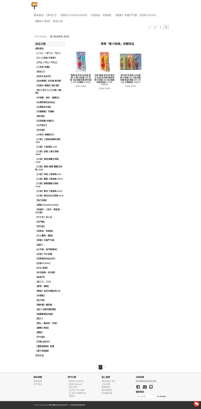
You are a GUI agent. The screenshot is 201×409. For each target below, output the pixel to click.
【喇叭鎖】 (40, 116)
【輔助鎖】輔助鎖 (43, 305)
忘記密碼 (106, 384)
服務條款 (106, 387)
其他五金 (58, 21)
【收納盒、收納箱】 (101, 15)
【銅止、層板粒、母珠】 (46, 323)
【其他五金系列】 (43, 76)
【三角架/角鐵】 (43, 67)
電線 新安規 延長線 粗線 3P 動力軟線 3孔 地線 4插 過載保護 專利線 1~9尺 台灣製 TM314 (80, 78)
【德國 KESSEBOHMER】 (74, 15)
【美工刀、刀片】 (43, 282)
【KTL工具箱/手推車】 (46, 58)
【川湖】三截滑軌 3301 (46, 147)
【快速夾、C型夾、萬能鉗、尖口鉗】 (48, 211)
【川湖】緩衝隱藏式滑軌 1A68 (46, 185)
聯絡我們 (38, 381)
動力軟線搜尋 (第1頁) (60, 36)
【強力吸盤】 (41, 200)
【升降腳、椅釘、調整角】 (47, 98)
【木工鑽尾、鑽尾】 (44, 236)
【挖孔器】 (40, 226)
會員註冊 (106, 381)
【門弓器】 (40, 337)
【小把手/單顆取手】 (45, 135)
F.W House (41, 36)
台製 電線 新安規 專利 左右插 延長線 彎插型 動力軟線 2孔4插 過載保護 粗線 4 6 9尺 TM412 (104, 80)
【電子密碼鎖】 (42, 351)
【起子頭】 (40, 300)
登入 (114, 381)
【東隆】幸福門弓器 (125, 15)
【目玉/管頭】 (42, 268)
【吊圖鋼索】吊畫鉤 (44, 112)
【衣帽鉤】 (40, 296)
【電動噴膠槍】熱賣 (44, 346)
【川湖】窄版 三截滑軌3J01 (48, 174)
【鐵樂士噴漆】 (43, 21)
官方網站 (38, 384)
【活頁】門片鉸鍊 (43, 254)
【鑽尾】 (39, 332)
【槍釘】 (39, 245)
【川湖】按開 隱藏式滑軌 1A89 (47, 160)
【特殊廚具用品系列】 (45, 259)
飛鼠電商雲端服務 (76, 405)
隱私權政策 (107, 390)
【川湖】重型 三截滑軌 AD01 (49, 191)
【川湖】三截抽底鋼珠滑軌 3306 (47, 140)
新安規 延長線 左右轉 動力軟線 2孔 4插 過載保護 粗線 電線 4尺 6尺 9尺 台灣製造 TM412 (130, 78)
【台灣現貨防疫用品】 (45, 102)
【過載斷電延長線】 (44, 314)
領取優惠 (162, 396)
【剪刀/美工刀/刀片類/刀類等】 (48, 91)
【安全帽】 (40, 130)
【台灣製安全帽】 (43, 107)
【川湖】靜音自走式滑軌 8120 (49, 196)
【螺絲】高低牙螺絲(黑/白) (47, 291)
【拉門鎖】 (40, 222)
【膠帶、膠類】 (42, 286)
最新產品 (39, 15)
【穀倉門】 (40, 277)
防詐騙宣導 (107, 393)
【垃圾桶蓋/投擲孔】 (45, 121)
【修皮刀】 (51, 15)
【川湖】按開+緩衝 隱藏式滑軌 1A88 (48, 168)
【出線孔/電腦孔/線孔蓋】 (47, 86)
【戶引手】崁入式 (43, 217)
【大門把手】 (41, 125)
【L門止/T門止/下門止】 (46, 63)
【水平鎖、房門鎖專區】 (46, 250)
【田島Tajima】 (147, 15)
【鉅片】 (39, 319)
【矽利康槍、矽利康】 (45, 273)
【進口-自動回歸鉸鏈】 (46, 309)
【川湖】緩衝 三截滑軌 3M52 (49, 179)
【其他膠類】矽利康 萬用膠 (48, 81)
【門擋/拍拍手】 (43, 342)
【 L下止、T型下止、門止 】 (48, 53)
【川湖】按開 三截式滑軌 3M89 (47, 153)
